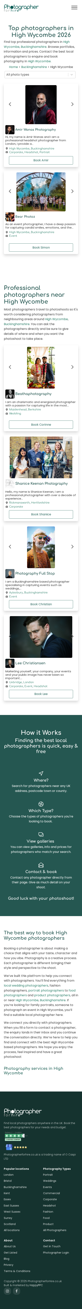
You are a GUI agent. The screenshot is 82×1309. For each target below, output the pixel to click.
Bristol (8, 1181)
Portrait (44, 152)
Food (46, 1218)
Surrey (8, 1218)
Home (13, 67)
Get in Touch (51, 1246)
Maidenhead (18, 409)
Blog (6, 1259)
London (28, 682)
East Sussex (11, 1205)
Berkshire (34, 409)
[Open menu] (74, 7)
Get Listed (10, 1253)
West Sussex (12, 1212)
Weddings (49, 1181)
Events (47, 1187)
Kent (7, 1193)
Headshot (31, 152)
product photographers (52, 995)
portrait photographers (46, 990)
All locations (12, 1230)
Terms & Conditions (17, 1271)
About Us (10, 1246)
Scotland (10, 1224)
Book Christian (41, 604)
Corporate (16, 152)
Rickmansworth (19, 502)
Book (41, 160)
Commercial (51, 1193)
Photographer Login (56, 1253)
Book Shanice (41, 514)
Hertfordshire (40, 502)
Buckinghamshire (34, 47)
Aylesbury (16, 592)
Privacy (8, 1265)
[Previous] (10, 105)
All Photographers (54, 1230)
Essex (7, 1199)
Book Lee (41, 694)
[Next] (72, 105)
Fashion (48, 1212)
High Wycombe (39, 61)
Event (13, 236)
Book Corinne (41, 424)
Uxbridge (15, 682)
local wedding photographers (26, 985)
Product (48, 1224)
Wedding (15, 413)
